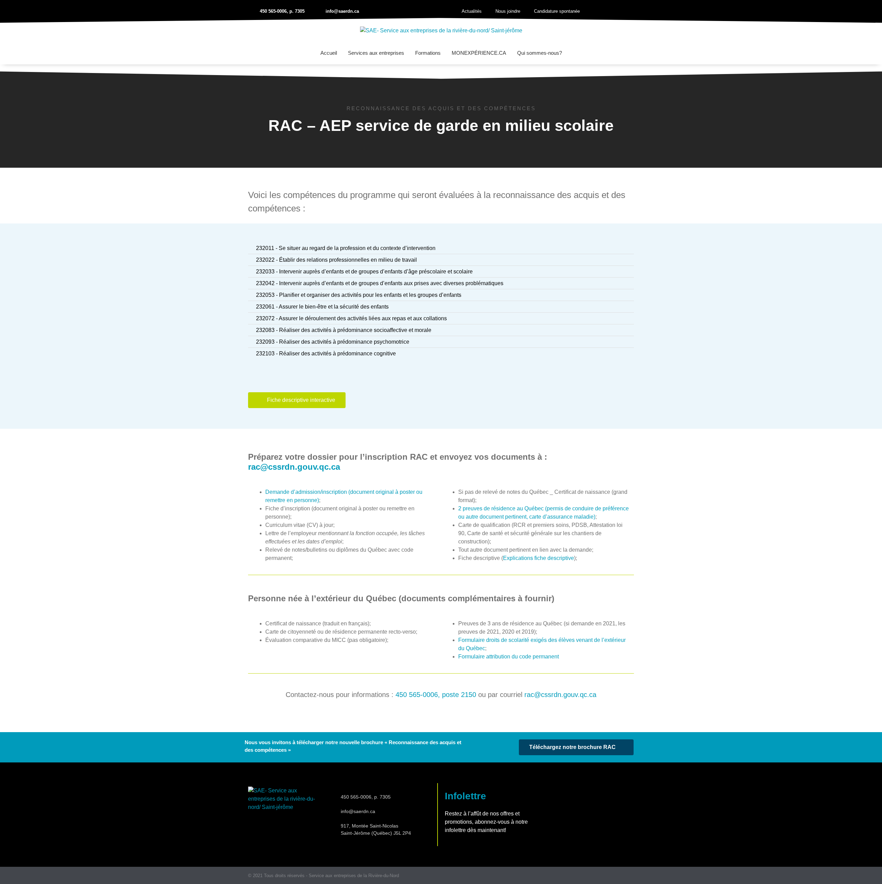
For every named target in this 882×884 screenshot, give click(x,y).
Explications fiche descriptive (538, 558)
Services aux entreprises (376, 53)
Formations (428, 53)
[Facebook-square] (618, 875)
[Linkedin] (631, 875)
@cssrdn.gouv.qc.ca (294, 466)
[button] (623, 11)
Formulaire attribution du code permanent (508, 656)
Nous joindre (507, 11)
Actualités (472, 11)
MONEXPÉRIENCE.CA (479, 53)
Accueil (328, 53)
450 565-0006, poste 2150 (436, 694)
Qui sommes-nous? (539, 53)
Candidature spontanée (557, 11)
